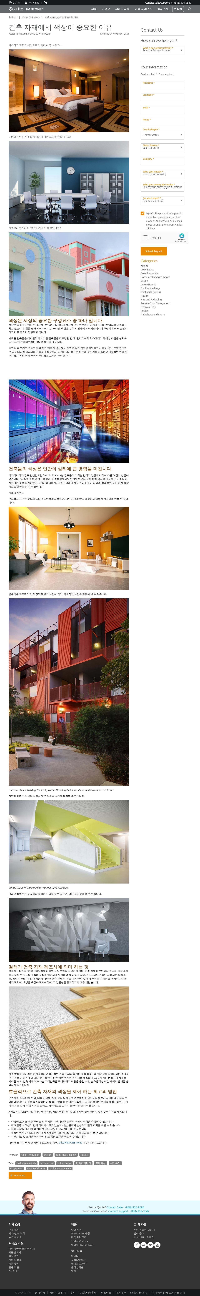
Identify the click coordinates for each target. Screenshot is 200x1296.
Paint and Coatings (66, 1154)
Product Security (138, 1292)
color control (64, 1163)
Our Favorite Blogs (150, 288)
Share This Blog (17, 1175)
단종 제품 (14, 1267)
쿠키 (72, 1292)
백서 (73, 1271)
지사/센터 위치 (17, 1233)
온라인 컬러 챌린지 (144, 1229)
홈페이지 (13, 17)
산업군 (106, 8)
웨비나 (75, 1256)
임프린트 (106, 1292)
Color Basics (147, 269)
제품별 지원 (15, 1252)
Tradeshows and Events (153, 314)
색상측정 (115, 1163)
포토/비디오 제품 (80, 1233)
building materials (26, 1163)
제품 (94, 8)
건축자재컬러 (83, 1163)
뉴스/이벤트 (15, 1237)
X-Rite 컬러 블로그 (31, 17)
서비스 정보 (15, 1259)
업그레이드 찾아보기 (82, 1244)
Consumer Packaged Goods (155, 277)
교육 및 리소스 (143, 8)
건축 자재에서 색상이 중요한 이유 (61, 17)
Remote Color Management (155, 303)
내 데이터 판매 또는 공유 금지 (168, 1292)
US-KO (16, 2)
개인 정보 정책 (58, 1292)
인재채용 (14, 1229)
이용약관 (121, 1292)
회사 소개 (15, 1224)
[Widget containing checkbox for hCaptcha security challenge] (164, 238)
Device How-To (148, 284)
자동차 (144, 265)
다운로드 (14, 1256)
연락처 (178, 8)
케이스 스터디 (79, 1263)
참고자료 (76, 1251)
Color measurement (60, 1168)
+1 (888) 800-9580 (181, 2)
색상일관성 (16, 1168)
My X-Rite (33, 2)
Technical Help (148, 307)
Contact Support (118, 1211)
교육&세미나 (78, 1259)
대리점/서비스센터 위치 (22, 1248)
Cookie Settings (88, 1292)
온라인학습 (77, 1267)
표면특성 (101, 1163)
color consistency (36, 1168)
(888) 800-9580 (134, 1207)
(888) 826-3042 (139, 1211)
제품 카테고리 (79, 1237)
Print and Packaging (151, 299)
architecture (47, 1163)
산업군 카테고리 (80, 1240)
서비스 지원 (122, 8)
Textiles (144, 310)
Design (47, 1154)
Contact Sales (115, 1207)
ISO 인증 (13, 1271)
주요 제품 (76, 1229)
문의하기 (40, 1292)
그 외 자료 (140, 1224)
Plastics (84, 1154)
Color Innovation (30, 1154)
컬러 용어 (139, 1233)
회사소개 (163, 8)
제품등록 (14, 1263)
